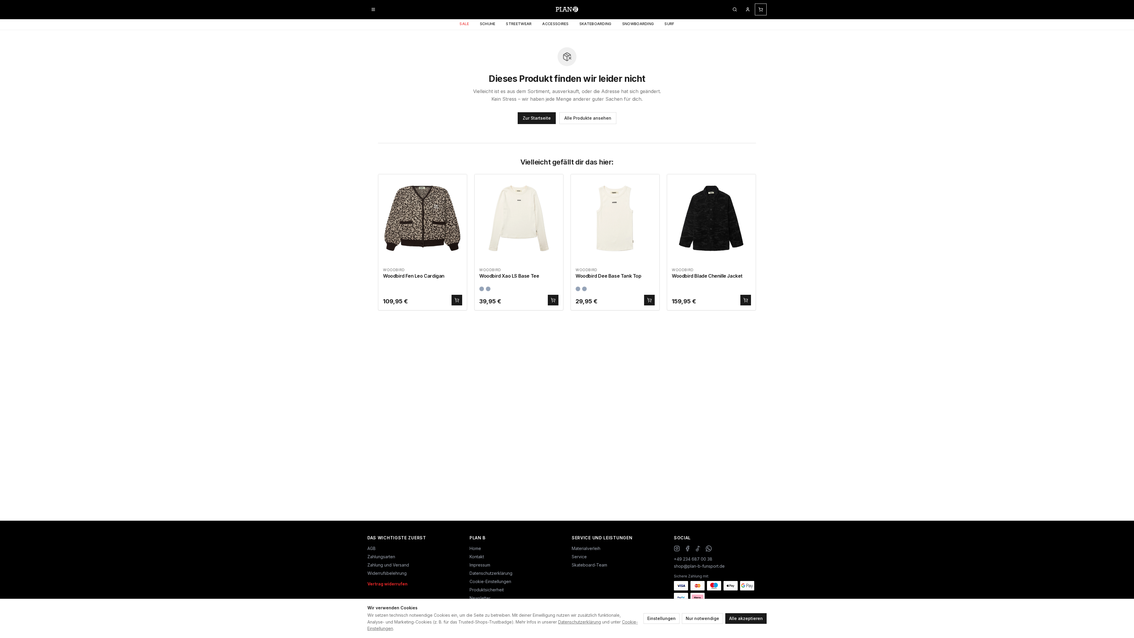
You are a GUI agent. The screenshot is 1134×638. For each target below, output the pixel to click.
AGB (371, 548)
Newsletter (480, 597)
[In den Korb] (457, 300)
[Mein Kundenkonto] (748, 9)
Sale (464, 24)
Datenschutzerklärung (579, 621)
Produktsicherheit (487, 589)
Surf (669, 24)
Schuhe (488, 24)
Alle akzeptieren (746, 618)
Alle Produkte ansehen (587, 118)
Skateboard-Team (589, 564)
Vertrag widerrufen (387, 583)
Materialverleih (586, 548)
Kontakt (477, 556)
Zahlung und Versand (388, 564)
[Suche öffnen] (735, 9)
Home (475, 548)
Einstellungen (661, 618)
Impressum (480, 564)
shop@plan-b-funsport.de (699, 566)
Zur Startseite (537, 118)
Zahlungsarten (381, 556)
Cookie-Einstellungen (490, 581)
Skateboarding (595, 24)
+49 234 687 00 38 (693, 558)
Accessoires (555, 24)
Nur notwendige (702, 618)
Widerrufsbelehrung (387, 573)
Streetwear (519, 24)
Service (579, 556)
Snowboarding (638, 24)
